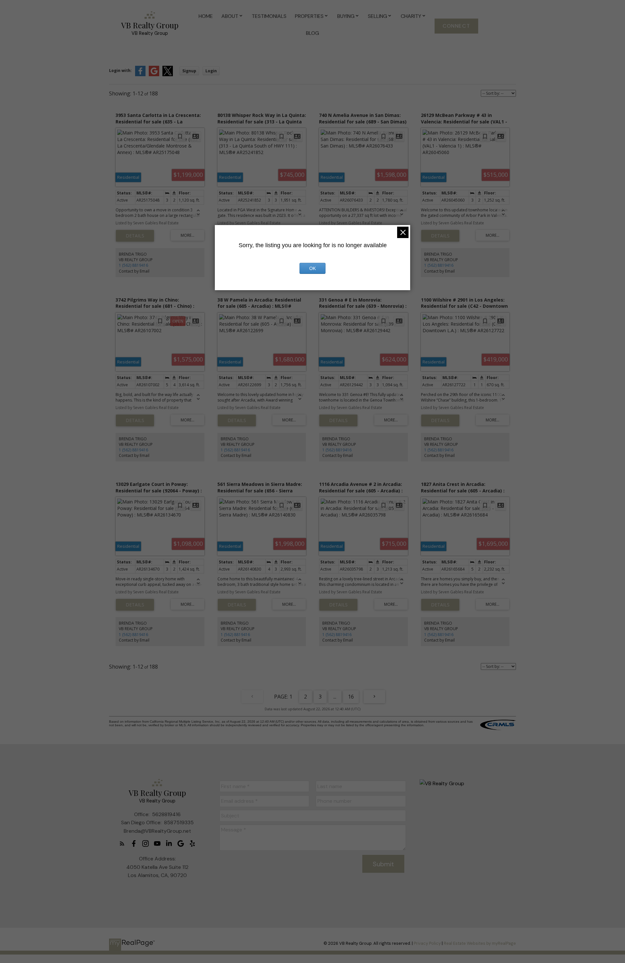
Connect (456, 26)
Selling (377, 16)
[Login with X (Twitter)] (167, 75)
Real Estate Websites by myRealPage (480, 943)
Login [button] (211, 71)
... (334, 696)
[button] (456, 26)
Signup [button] (189, 71)
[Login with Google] (154, 75)
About (229, 16)
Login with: (120, 70)
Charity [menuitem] (411, 16)
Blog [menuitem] (312, 33)
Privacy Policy (427, 943)
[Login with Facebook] (140, 75)
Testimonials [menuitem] (269, 16)
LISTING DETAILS (135, 236)
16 (351, 696)
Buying (345, 16)
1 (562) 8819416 (133, 265)
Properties (309, 16)
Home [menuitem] (206, 16)
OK (312, 268)
